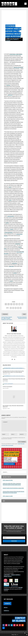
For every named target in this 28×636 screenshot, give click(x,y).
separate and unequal (18, 67)
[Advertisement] (14, 512)
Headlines (15, 39)
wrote (10, 199)
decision (8, 85)
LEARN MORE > (7, 574)
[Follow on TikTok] (14, 625)
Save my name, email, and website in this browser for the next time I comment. (13, 438)
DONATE (7, 603)
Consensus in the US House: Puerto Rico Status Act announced (14, 379)
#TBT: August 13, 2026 (8, 496)
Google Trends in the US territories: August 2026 (13, 488)
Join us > (6, 607)
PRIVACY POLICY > (8, 576)
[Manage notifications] (25, 633)
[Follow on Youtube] (17, 625)
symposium (17, 243)
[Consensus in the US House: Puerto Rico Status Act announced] (14, 376)
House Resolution (8, 232)
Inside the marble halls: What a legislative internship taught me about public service (12, 484)
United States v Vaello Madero (16, 54)
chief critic (11, 266)
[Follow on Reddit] (22, 625)
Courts (11, 39)
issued (11, 229)
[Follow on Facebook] (3, 625)
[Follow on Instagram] (6, 625)
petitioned (10, 94)
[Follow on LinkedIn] (12, 625)
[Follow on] (3, 628)
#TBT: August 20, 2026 (8, 480)
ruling (10, 186)
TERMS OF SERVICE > (15, 574)
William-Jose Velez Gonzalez (13, 38)
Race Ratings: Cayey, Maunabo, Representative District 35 (13, 406)
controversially (10, 216)
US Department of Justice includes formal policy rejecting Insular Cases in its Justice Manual (13, 371)
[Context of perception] (14, 384)
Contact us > (6, 610)
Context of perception (7, 386)
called (7, 222)
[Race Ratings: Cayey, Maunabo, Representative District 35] (14, 397)
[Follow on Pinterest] (20, 625)
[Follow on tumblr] (9, 625)
